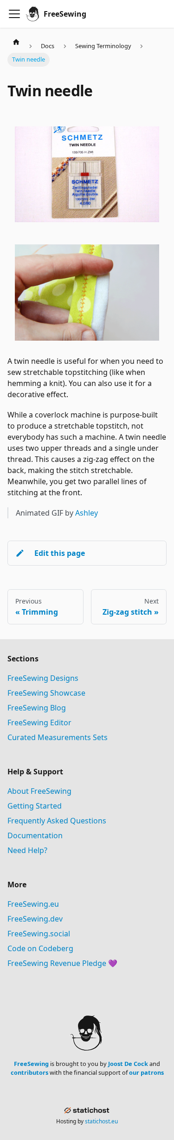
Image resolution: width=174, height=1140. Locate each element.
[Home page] (16, 41)
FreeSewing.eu (33, 904)
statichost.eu (101, 1121)
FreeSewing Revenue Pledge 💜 (62, 963)
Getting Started (34, 806)
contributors (29, 1072)
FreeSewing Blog (36, 708)
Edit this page (59, 553)
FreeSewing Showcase (46, 693)
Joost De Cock (128, 1063)
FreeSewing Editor (39, 722)
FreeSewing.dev (35, 919)
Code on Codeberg (40, 948)
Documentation (35, 835)
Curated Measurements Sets (57, 737)
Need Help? (27, 850)
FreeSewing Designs (42, 678)
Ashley (86, 513)
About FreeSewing (39, 791)
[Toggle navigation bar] (14, 14)
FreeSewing (31, 1063)
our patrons (146, 1072)
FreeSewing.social (38, 933)
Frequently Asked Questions (56, 821)
